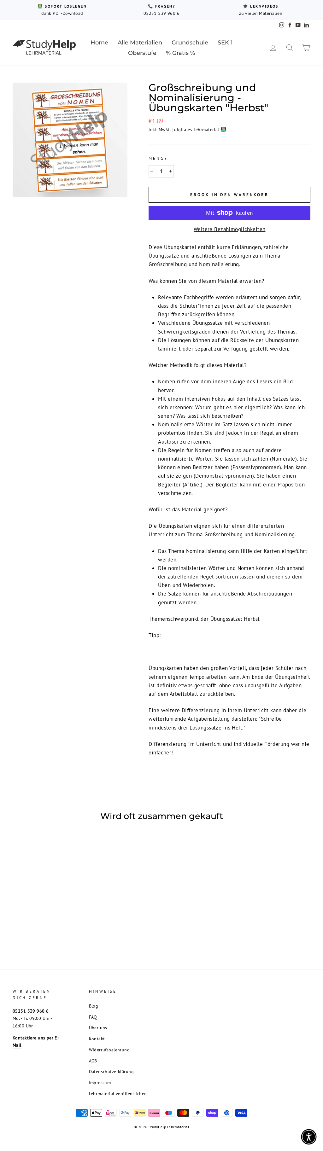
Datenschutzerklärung (111, 1071)
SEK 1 (225, 42)
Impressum (100, 1082)
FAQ (93, 1017)
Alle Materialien (140, 42)
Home (99, 42)
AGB (93, 1061)
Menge (158, 158)
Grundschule (190, 42)
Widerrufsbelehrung (109, 1050)
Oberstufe (142, 52)
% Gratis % (180, 52)
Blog (93, 1006)
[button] (309, 1137)
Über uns (98, 1028)
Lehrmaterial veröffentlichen (118, 1093)
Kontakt (97, 1039)
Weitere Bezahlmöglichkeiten (229, 229)
